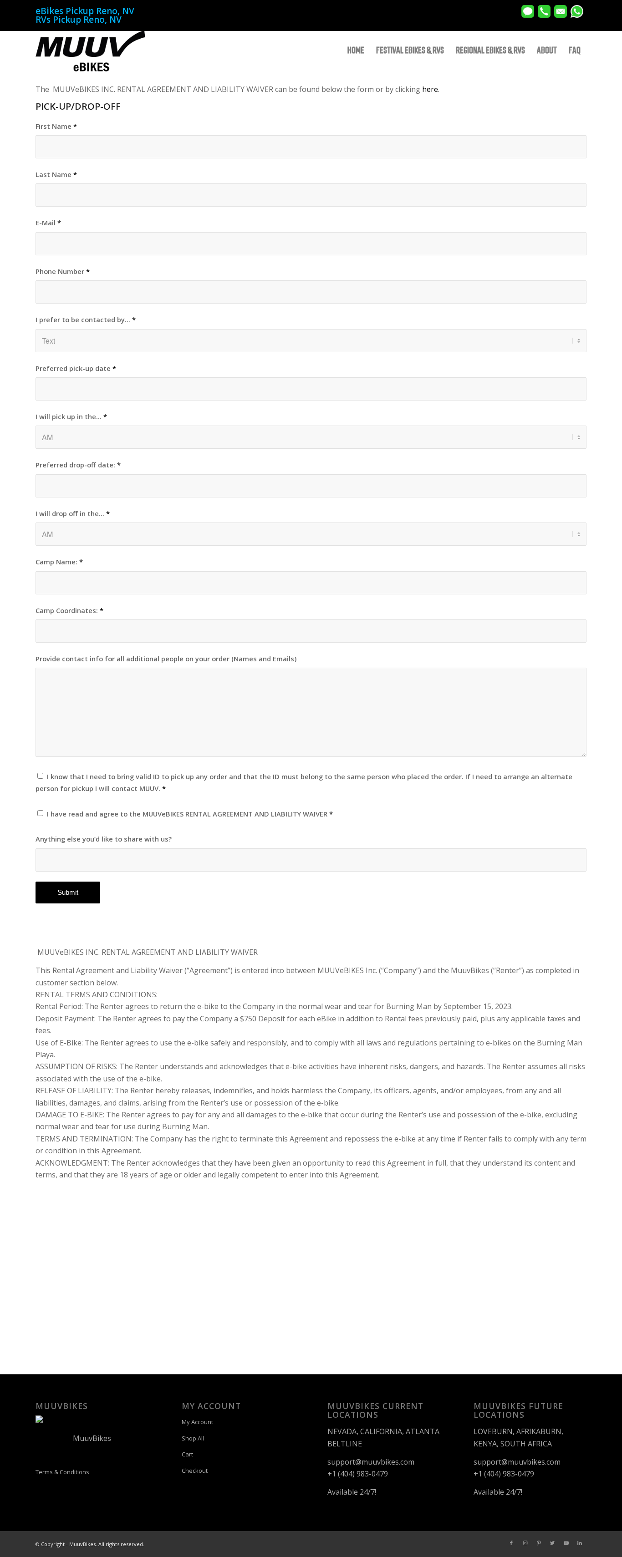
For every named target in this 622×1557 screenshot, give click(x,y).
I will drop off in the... (73, 513)
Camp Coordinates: (69, 610)
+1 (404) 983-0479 (357, 1474)
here (430, 89)
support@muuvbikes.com (370, 1462)
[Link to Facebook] (511, 1543)
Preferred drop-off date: (78, 464)
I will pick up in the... (71, 416)
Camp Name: (59, 561)
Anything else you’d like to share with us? (104, 838)
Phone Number (63, 271)
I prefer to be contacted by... (86, 319)
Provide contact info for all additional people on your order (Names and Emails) (166, 658)
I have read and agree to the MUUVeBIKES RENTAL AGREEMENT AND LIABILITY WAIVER (190, 813)
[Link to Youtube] (566, 1543)
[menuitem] (356, 50)
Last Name (56, 174)
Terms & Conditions (62, 1472)
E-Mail (48, 222)
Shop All (193, 1438)
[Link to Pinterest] (539, 1543)
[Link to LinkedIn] (579, 1543)
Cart (187, 1454)
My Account (197, 1422)
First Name (56, 126)
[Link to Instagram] (525, 1543)
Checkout (195, 1470)
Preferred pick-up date (76, 368)
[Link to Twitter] (552, 1543)
